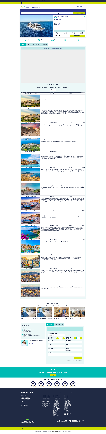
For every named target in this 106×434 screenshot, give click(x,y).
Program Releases (45, 401)
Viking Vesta (67, 16)
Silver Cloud (66, 406)
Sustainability (65, 3)
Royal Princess (66, 399)
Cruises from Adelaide (46, 399)
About (59, 3)
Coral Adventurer (56, 403)
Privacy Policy (23, 406)
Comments (50, 352)
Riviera (65, 398)
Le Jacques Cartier (56, 411)
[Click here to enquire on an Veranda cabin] (28, 312)
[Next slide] (50, 26)
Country (68, 348)
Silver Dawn (66, 407)
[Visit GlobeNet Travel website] (70, 421)
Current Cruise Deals (45, 394)
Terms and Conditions (25, 405)
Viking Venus (66, 411)
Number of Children (68, 338)
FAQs (70, 3)
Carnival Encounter (56, 398)
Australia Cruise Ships (57, 392)
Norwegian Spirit (56, 415)
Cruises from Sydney (45, 395)
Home (55, 16)
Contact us (23, 404)
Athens (59, 23)
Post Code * (51, 348)
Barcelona (59, 24)
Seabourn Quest (67, 402)
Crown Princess (55, 407)
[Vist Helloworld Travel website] (75, 421)
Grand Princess (55, 410)
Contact (74, 3)
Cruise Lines (49, 7)
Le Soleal (54, 412)
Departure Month (50, 11)
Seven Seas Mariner (67, 405)
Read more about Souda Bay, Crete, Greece (68, 141)
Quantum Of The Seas (68, 394)
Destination (36, 11)
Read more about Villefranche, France (53, 230)
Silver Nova (66, 409)
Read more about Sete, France (51, 259)
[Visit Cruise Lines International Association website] (59, 421)
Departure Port (23, 11)
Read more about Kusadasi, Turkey (70, 129)
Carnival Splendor (56, 400)
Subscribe (80, 3)
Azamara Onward (56, 395)
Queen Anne (66, 395)
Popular (43, 392)
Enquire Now (77, 35)
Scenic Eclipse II (67, 400)
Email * (49, 344)
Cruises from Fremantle (46, 398)
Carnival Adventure (56, 397)
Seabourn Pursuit (67, 401)
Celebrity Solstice (56, 402)
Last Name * (68, 340)
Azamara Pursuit (56, 396)
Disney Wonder (55, 409)
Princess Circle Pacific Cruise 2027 (46, 404)
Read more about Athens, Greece (60, 99)
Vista (65, 412)
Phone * (67, 344)
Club (69, 7)
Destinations (57, 7)
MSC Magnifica (55, 413)
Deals (64, 7)
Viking (63, 16)
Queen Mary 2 (66, 396)
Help (22, 401)
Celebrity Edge (55, 401)
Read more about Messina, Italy (53, 158)
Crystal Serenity (56, 406)
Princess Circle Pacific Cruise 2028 (46, 406)
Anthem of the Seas (56, 394)
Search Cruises (79, 13)
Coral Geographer (56, 405)
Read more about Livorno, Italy (51, 202)
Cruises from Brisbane (46, 396)
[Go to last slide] (22, 26)
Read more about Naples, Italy (74, 172)
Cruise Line (62, 11)
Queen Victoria (66, 397)
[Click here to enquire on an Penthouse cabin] (61, 312)
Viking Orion (66, 410)
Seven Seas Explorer (67, 404)
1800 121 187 (81, 6)
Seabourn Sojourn (67, 403)
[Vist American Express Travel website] (81, 421)
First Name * (51, 340)
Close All (53, 89)
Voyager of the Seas (67, 413)
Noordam (54, 414)
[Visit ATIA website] (64, 421)
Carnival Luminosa (56, 399)
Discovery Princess (56, 408)
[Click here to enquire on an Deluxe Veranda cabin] (44, 312)
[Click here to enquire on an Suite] (77, 312)
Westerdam (66, 414)
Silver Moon (66, 408)
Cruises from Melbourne (46, 397)
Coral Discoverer (56, 404)
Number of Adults (50, 338)
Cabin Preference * (52, 333)
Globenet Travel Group (55, 431)
